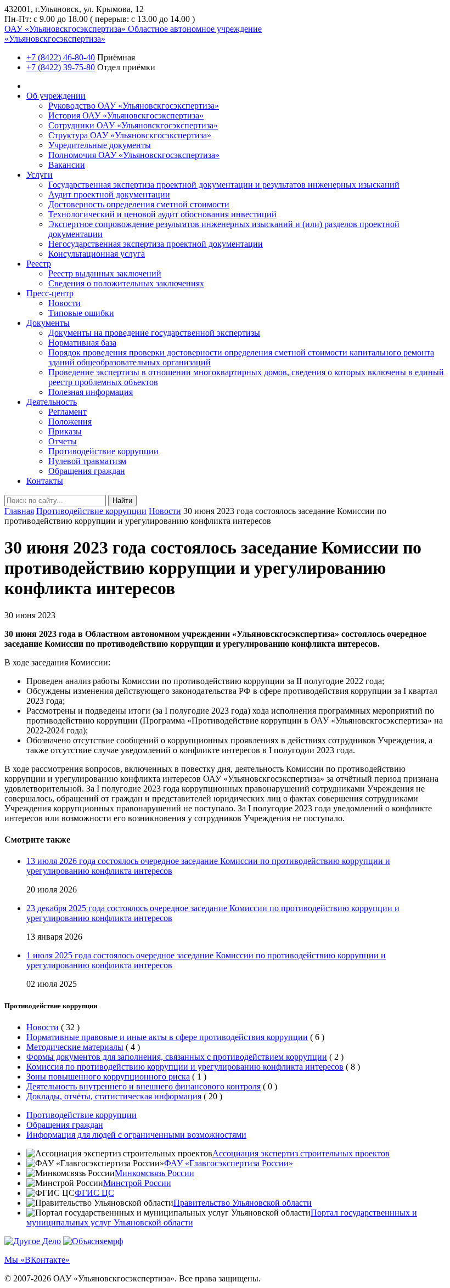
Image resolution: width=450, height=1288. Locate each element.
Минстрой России (137, 1183)
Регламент (67, 411)
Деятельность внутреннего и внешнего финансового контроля (143, 1086)
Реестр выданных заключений (104, 273)
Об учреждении (56, 95)
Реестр (38, 263)
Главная (19, 511)
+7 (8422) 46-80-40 (60, 57)
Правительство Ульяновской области (242, 1202)
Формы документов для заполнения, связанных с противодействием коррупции (176, 1056)
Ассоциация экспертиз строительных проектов (301, 1153)
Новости (64, 303)
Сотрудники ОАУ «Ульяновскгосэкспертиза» (133, 125)
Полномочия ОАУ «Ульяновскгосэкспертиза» (134, 155)
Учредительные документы (99, 145)
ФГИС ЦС (94, 1192)
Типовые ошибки (81, 313)
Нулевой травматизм (87, 461)
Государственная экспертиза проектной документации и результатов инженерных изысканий (224, 184)
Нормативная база (82, 342)
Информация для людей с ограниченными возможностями (136, 1134)
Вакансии (66, 165)
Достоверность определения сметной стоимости (138, 204)
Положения (70, 421)
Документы (48, 322)
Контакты (44, 480)
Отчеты (62, 441)
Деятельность (51, 401)
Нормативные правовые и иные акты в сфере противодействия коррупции (167, 1037)
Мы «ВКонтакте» (37, 1259)
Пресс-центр (50, 293)
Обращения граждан (86, 471)
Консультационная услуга (96, 253)
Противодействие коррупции (103, 451)
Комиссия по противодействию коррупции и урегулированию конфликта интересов (185, 1066)
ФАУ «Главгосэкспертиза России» (228, 1163)
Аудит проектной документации (109, 194)
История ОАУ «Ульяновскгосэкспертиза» (126, 115)
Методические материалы (74, 1047)
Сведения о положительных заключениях (126, 283)
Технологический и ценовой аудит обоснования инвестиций (162, 214)
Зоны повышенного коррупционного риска (108, 1076)
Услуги (39, 174)
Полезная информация (90, 392)
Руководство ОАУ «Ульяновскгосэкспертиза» (133, 105)
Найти (122, 500)
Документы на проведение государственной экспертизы (154, 332)
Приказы (65, 431)
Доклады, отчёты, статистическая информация (113, 1096)
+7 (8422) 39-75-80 (60, 67)
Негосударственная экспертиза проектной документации (155, 243)
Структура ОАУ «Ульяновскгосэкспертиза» (129, 135)
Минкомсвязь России (154, 1173)
